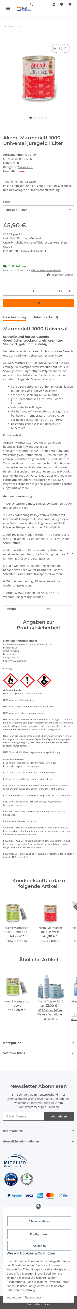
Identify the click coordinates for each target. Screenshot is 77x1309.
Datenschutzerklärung (21, 1099)
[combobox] (38, 210)
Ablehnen (39, 1245)
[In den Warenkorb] (6, 37)
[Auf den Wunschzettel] (65, 48)
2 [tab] (34, 118)
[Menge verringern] (7, 291)
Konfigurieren (39, 1234)
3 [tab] (38, 118)
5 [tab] (46, 118)
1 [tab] (30, 118)
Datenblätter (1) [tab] (45, 317)
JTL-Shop (45, 1304)
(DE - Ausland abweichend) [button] (46, 270)
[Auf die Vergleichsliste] (55, 48)
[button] (35, 4)
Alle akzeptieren (39, 1221)
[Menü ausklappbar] (8, 8)
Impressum (14, 1297)
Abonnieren (59, 1116)
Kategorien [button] (12, 1043)
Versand (35, 238)
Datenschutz (33, 1297)
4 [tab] (42, 118)
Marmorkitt (25, 167)
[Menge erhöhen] (69, 291)
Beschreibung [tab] (14, 317)
